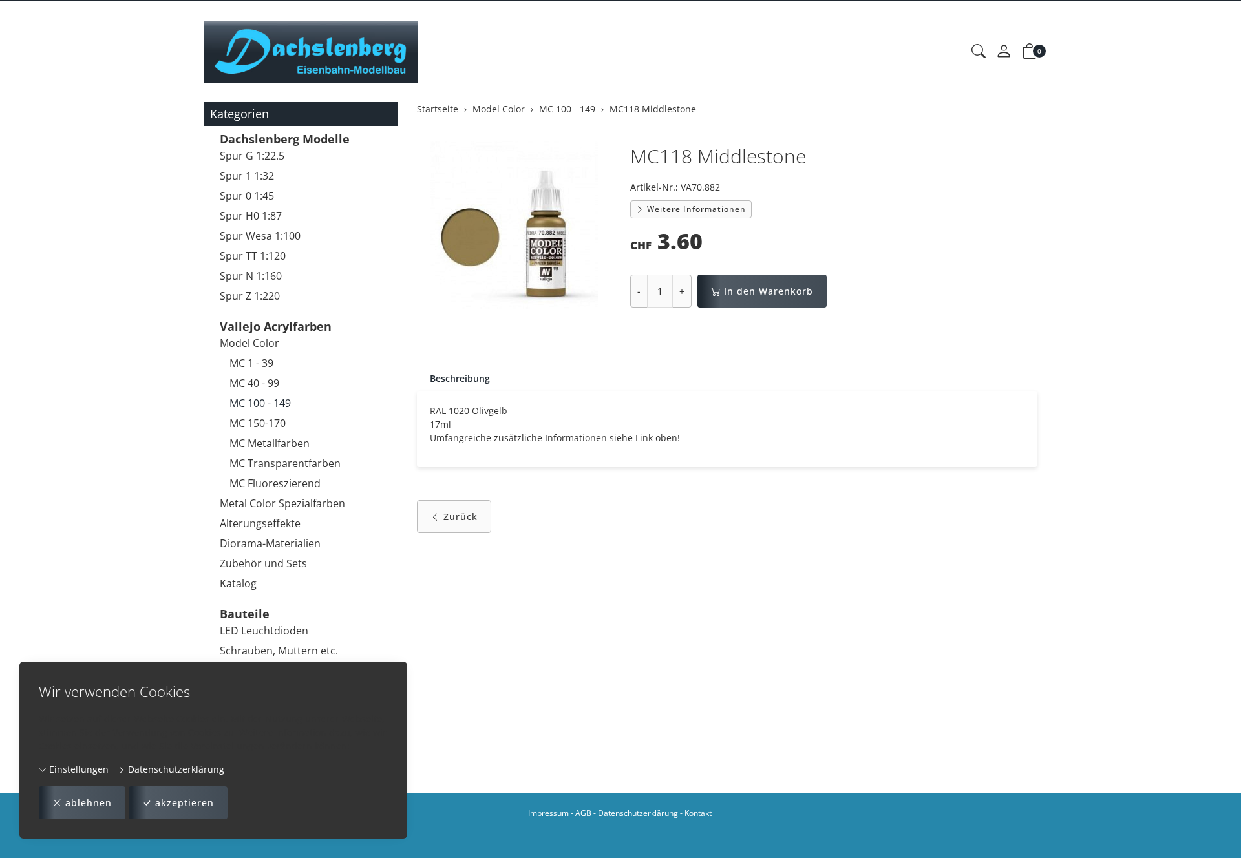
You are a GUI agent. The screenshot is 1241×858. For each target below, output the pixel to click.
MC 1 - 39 (251, 363)
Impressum (548, 813)
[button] (978, 51)
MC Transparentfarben (285, 463)
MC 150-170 (257, 423)
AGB (583, 813)
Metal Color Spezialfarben (282, 503)
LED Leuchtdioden (264, 630)
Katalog (238, 583)
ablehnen (88, 803)
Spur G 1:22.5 (252, 156)
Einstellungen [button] (78, 769)
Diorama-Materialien (270, 543)
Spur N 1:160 (251, 276)
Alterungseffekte (260, 523)
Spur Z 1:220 (250, 296)
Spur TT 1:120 (253, 256)
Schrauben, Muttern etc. (279, 651)
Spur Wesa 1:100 (260, 236)
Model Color (249, 343)
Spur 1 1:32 (247, 176)
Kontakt (698, 813)
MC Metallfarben (269, 443)
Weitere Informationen (695, 209)
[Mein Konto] (1003, 52)
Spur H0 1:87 (251, 216)
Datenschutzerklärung (174, 769)
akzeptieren (184, 803)
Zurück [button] (460, 516)
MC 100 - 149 (260, 403)
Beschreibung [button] (460, 378)
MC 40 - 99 (254, 383)
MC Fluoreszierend (275, 483)
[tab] (453, 379)
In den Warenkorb (768, 291)
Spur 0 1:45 (247, 196)
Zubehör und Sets (263, 563)
